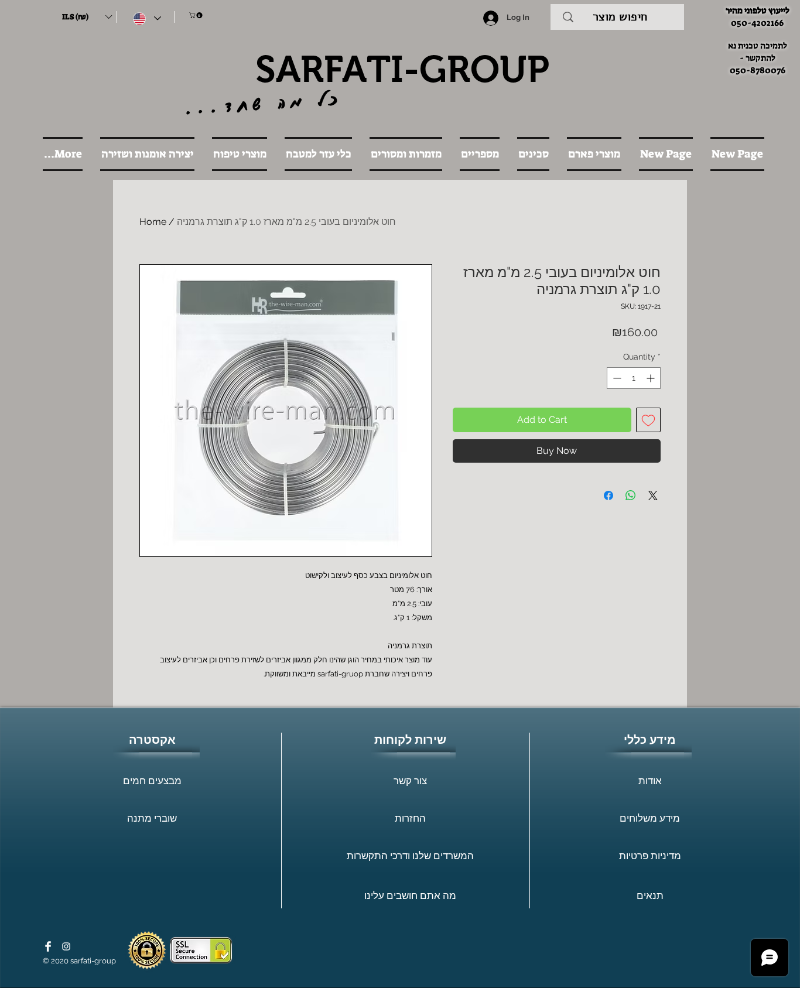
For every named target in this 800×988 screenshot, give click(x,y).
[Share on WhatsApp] (631, 495)
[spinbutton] (633, 378)
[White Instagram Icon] (66, 946)
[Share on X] (653, 495)
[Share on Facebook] (608, 495)
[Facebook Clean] (48, 946)
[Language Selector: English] (147, 18)
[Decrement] (615, 378)
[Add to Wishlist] (648, 420)
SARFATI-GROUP (402, 69)
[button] (86, 17)
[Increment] (651, 378)
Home (152, 221)
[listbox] (86, 17)
